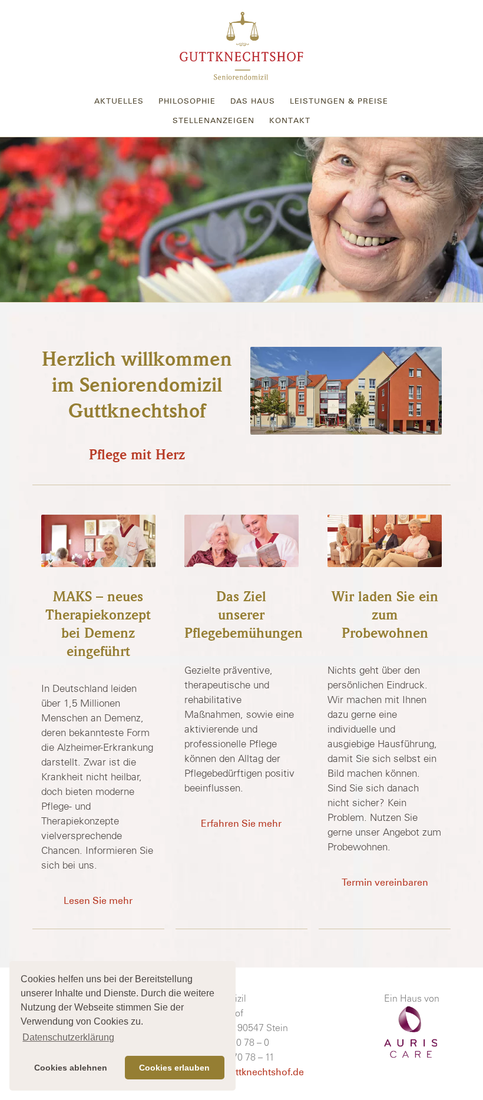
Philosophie (187, 101)
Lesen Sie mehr (98, 900)
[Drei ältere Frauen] (384, 541)
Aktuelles (119, 101)
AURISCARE (410, 1032)
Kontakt (289, 120)
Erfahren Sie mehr (241, 823)
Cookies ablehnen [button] (70, 1067)
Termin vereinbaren (385, 882)
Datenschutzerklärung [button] (68, 1037)
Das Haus (252, 101)
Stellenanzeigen (213, 120)
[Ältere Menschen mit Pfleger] (98, 541)
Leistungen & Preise (339, 101)
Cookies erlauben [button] (174, 1067)
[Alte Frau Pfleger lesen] (241, 541)
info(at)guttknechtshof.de (246, 1072)
